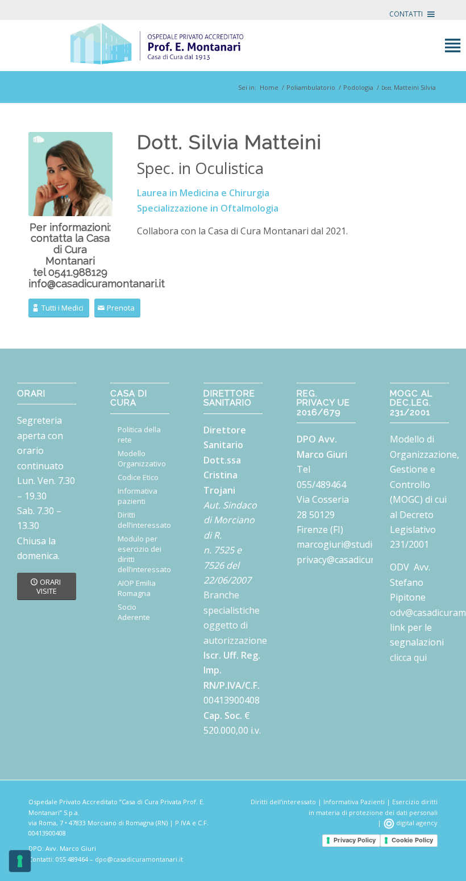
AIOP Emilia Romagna (137, 588)
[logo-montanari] (233, 45)
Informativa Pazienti (354, 801)
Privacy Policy (355, 840)
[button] (406, 14)
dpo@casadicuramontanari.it (139, 859)
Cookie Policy (412, 840)
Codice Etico (138, 477)
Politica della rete (139, 434)
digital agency (416, 822)
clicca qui (408, 657)
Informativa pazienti (137, 496)
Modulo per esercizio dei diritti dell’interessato (143, 553)
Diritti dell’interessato (143, 520)
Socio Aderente (134, 612)
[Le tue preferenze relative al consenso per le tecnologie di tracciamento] (20, 861)
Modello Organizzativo (142, 458)
